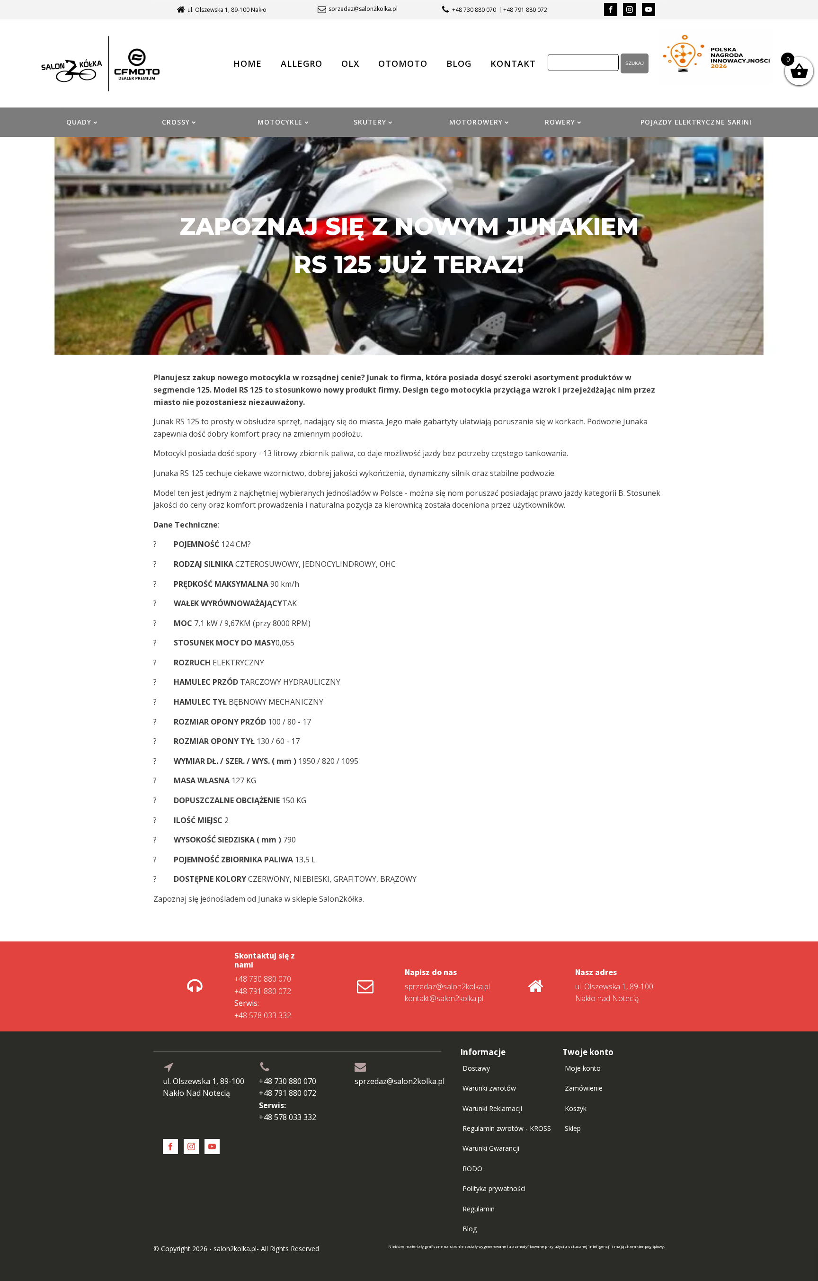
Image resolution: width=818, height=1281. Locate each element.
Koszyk (576, 1108)
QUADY (78, 121)
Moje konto (583, 1068)
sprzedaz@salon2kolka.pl (363, 9)
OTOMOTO (402, 63)
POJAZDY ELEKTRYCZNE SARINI (696, 121)
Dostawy (476, 1068)
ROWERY (560, 121)
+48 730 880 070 (474, 10)
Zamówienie (584, 1088)
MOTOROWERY (476, 121)
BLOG (458, 63)
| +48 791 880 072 (522, 10)
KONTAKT (513, 63)
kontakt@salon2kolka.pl (444, 998)
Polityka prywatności (493, 1188)
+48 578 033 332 (262, 1009)
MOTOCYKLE (280, 121)
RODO (472, 1168)
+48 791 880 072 (262, 991)
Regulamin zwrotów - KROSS (506, 1128)
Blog (469, 1228)
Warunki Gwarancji (490, 1148)
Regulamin (478, 1208)
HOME (247, 63)
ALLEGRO (301, 63)
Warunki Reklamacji (492, 1108)
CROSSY (176, 121)
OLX (350, 63)
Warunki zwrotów (489, 1088)
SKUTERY (370, 121)
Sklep (573, 1128)
